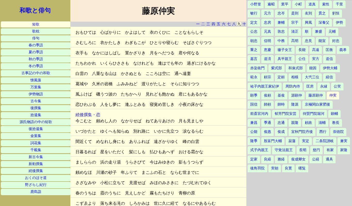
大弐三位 (312, 77)
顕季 (253, 95)
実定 (305, 141)
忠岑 (281, 13)
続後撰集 (36, 171)
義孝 (343, 50)
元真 (267, 31)
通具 (329, 159)
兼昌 (253, 123)
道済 (267, 59)
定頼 (281, 77)
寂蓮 (292, 141)
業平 (284, 4)
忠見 (308, 41)
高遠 (315, 50)
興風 (308, 22)
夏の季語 (36, 52)
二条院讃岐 (325, 141)
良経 (267, 159)
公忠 (253, 31)
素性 (325, 4)
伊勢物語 (36, 94)
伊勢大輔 (330, 68)
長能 (302, 50)
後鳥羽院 (257, 168)
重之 (253, 50)
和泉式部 (295, 68)
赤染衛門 (257, 68)
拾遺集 (35, 115)
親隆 (294, 123)
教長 (335, 123)
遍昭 (271, 4)
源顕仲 (296, 95)
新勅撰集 (36, 164)
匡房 (310, 86)
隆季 (253, 141)
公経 (315, 159)
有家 (330, 150)
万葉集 (35, 87)
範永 (253, 77)
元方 (267, 13)
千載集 (35, 150)
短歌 (35, 24)
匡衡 (329, 50)
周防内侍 (293, 86)
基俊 (281, 95)
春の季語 (36, 45)
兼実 (343, 141)
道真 (312, 4)
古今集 (35, 101)
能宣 (322, 41)
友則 (308, 13)
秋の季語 (36, 59)
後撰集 (35, 108)
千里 (339, 4)
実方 (315, 59)
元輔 (332, 31)
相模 (294, 77)
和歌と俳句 (35, 10)
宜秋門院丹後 (302, 132)
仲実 (333, 95)
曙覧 (302, 168)
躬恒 (335, 13)
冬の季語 (36, 66)
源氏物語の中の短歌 (36, 122)
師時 (281, 104)
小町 (298, 4)
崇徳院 (338, 132)
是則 (294, 13)
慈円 (316, 150)
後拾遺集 (36, 129)
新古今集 (36, 157)
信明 (267, 41)
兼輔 (281, 22)
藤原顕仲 (315, 95)
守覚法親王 (284, 150)
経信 (329, 77)
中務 (281, 41)
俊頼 (267, 95)
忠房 (267, 22)
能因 (312, 68)
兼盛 (318, 31)
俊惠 (267, 132)
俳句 (35, 38)
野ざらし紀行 (36, 185)
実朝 (274, 168)
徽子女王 (285, 50)
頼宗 (267, 77)
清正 (294, 31)
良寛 (288, 168)
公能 (253, 132)
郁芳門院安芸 (285, 114)
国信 (253, 104)
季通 (267, 123)
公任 (302, 59)
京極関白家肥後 (317, 104)
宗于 (294, 22)
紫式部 (276, 68)
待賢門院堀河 (313, 114)
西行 (322, 132)
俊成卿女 (298, 159)
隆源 (294, 104)
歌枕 (35, 31)
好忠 (335, 41)
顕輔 (334, 114)
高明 (294, 41)
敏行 (253, 13)
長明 (302, 150)
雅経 (281, 159)
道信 (329, 59)
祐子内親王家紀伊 (264, 86)
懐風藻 (35, 80)
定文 (253, 22)
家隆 (343, 150)
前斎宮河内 (259, 114)
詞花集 (35, 143)
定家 (253, 159)
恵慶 (267, 50)
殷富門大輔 (273, 141)
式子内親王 (259, 150)
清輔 (322, 123)
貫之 (322, 13)
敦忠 (281, 31)
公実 (337, 86)
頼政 (308, 123)
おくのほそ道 (36, 178)
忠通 (281, 123)
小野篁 (255, 4)
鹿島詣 (35, 192)
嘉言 (253, 59)
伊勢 (339, 22)
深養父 (324, 22)
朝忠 (253, 41)
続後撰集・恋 (88, 115)
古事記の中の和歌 (35, 73)
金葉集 (35, 136)
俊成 (281, 132)
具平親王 (285, 59)
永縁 (323, 86)
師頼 (267, 104)
